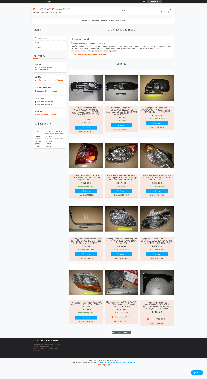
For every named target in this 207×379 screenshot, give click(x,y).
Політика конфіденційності (125, 362)
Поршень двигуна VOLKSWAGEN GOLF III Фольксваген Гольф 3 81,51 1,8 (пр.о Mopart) (121, 304)
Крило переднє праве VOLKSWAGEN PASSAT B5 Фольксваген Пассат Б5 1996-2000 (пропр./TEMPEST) (157, 305)
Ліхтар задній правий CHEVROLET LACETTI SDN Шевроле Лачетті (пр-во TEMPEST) (86, 177)
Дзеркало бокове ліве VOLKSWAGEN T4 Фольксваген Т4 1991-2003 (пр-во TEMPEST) (157, 110)
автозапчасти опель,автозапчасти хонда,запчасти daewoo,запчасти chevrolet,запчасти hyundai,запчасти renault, (47, 347)
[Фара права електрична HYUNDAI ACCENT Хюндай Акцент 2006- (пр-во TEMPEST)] (157, 156)
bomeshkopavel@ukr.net (46, 115)
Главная (86, 21)
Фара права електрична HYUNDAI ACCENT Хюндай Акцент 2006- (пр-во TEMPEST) (156, 177)
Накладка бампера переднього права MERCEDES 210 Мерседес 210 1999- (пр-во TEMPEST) (86, 241)
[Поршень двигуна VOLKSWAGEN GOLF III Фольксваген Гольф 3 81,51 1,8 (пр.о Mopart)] (121, 282)
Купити (87, 128)
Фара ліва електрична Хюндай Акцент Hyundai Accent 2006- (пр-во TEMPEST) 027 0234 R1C (121, 177)
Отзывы (38, 47)
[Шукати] (161, 11)
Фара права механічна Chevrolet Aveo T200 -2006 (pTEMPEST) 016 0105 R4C (86, 304)
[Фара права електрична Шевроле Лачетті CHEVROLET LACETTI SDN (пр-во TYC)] (121, 219)
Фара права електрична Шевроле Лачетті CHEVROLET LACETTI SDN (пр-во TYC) (121, 241)
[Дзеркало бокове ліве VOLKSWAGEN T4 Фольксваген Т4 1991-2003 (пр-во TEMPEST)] (157, 88)
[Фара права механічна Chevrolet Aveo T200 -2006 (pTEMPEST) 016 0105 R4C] (86, 282)
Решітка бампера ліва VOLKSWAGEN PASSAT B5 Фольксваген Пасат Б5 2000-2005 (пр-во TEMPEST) (121, 111)
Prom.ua (115, 360)
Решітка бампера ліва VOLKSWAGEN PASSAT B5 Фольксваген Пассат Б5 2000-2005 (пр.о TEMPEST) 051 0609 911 (86, 112)
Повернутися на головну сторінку (89, 54)
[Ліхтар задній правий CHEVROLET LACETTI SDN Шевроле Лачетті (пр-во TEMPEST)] (86, 156)
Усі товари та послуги (120, 333)
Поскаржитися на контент (106, 362)
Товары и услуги (99, 21)
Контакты (120, 21)
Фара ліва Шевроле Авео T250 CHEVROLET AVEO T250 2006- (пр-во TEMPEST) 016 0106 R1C (157, 241)
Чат (198, 373)
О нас (111, 21)
